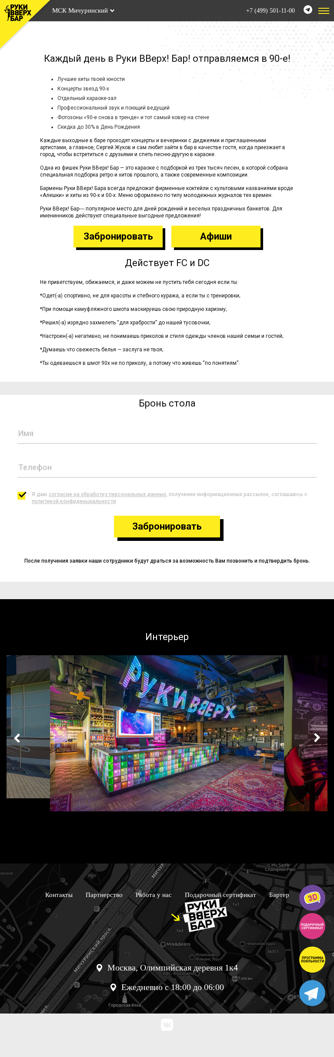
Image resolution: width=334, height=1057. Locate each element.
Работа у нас (154, 894)
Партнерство (104, 894)
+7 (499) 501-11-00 (270, 10)
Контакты (59, 894)
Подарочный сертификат (220, 894)
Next (315, 738)
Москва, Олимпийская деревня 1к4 (172, 967)
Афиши (216, 236)
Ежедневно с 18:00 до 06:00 (172, 987)
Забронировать (118, 236)
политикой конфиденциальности (74, 501)
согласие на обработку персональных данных (107, 494)
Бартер (279, 894)
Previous (18, 738)
